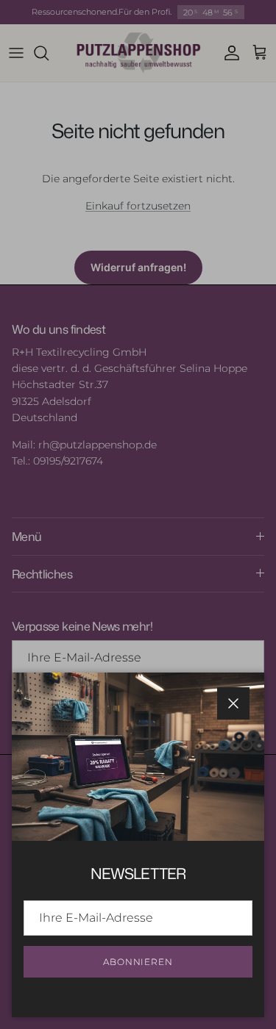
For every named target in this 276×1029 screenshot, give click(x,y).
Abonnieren (138, 961)
